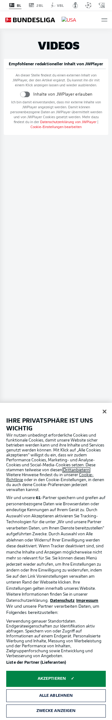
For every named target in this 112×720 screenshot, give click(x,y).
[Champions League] (88, 5)
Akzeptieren (52, 679)
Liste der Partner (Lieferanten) (36, 663)
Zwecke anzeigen (56, 711)
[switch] (25, 94)
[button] (104, 20)
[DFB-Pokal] (75, 5)
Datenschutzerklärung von (68, 122)
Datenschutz (62, 601)
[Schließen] (104, 411)
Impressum (87, 601)
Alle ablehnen (56, 696)
